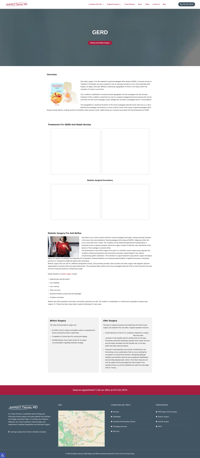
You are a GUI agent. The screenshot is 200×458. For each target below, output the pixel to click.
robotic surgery (66, 274)
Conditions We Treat (95, 4)
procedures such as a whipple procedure (118, 335)
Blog (164, 4)
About (140, 4)
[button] (2, 455)
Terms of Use (119, 453)
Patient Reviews (130, 4)
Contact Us (156, 4)
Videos (147, 4)
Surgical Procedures (113, 4)
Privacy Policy (129, 453)
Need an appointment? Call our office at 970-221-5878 (100, 390)
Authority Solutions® (107, 453)
